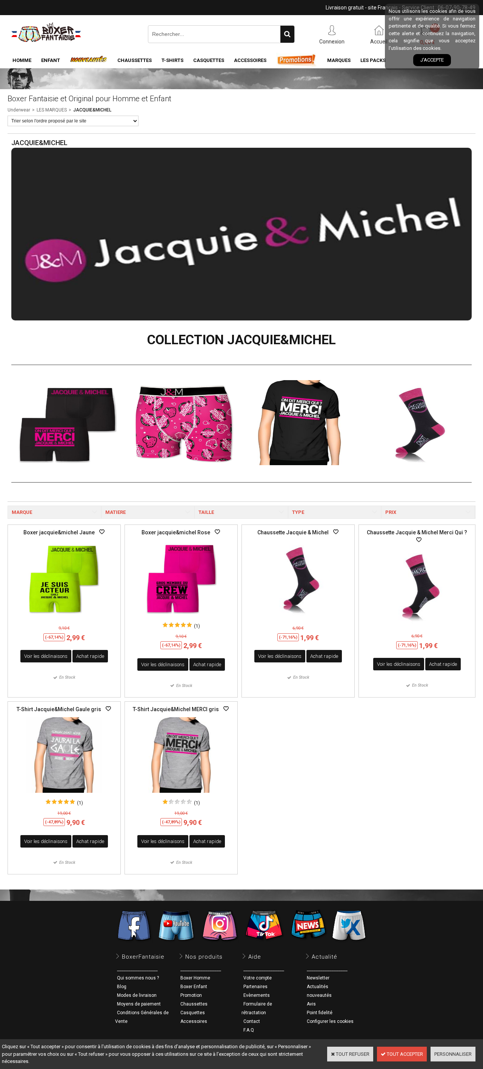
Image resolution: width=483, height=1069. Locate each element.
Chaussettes (194, 1004)
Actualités (317, 986)
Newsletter (318, 978)
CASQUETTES (208, 60)
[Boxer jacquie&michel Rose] (181, 618)
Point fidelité (319, 1012)
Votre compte (257, 978)
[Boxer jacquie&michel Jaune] (64, 618)
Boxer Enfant (193, 986)
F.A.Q (248, 1030)
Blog (121, 986)
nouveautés (319, 995)
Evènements (256, 995)
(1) (197, 626)
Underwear (19, 110)
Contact (251, 1021)
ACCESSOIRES (250, 60)
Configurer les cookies (330, 1021)
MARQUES (339, 60)
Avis (311, 1004)
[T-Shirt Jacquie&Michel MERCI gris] (181, 795)
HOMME (21, 60)
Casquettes (192, 1012)
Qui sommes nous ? (138, 978)
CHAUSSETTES (134, 60)
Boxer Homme (195, 978)
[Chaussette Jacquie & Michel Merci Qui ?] (417, 626)
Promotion (191, 995)
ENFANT (50, 60)
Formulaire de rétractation (257, 1008)
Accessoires (193, 1021)
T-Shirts (172, 60)
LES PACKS (373, 60)
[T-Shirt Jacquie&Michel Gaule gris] (64, 795)
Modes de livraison (137, 995)
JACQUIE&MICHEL (92, 110)
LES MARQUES (52, 110)
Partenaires (255, 986)
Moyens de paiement (139, 1004)
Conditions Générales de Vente (142, 1017)
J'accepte (432, 60)
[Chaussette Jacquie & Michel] (298, 618)
